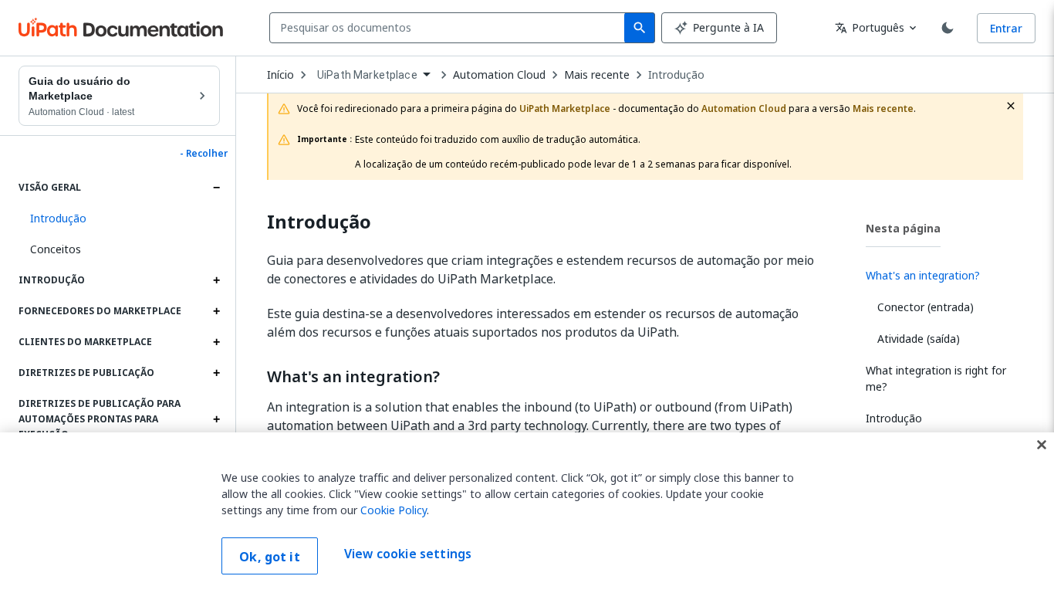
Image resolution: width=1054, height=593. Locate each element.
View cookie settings (407, 554)
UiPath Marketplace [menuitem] (367, 75)
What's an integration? (353, 377)
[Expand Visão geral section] (216, 188)
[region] (527, 512)
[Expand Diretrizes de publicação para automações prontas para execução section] (216, 419)
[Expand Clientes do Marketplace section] (216, 342)
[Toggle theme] (947, 28)
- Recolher (204, 154)
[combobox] (450, 28)
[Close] (1041, 444)
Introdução (676, 74)
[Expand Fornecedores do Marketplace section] (216, 311)
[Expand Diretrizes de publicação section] (216, 373)
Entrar (1006, 28)
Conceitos (55, 249)
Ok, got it (269, 556)
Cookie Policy (393, 510)
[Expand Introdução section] (216, 280)
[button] (119, 218)
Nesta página (903, 228)
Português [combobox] (869, 27)
